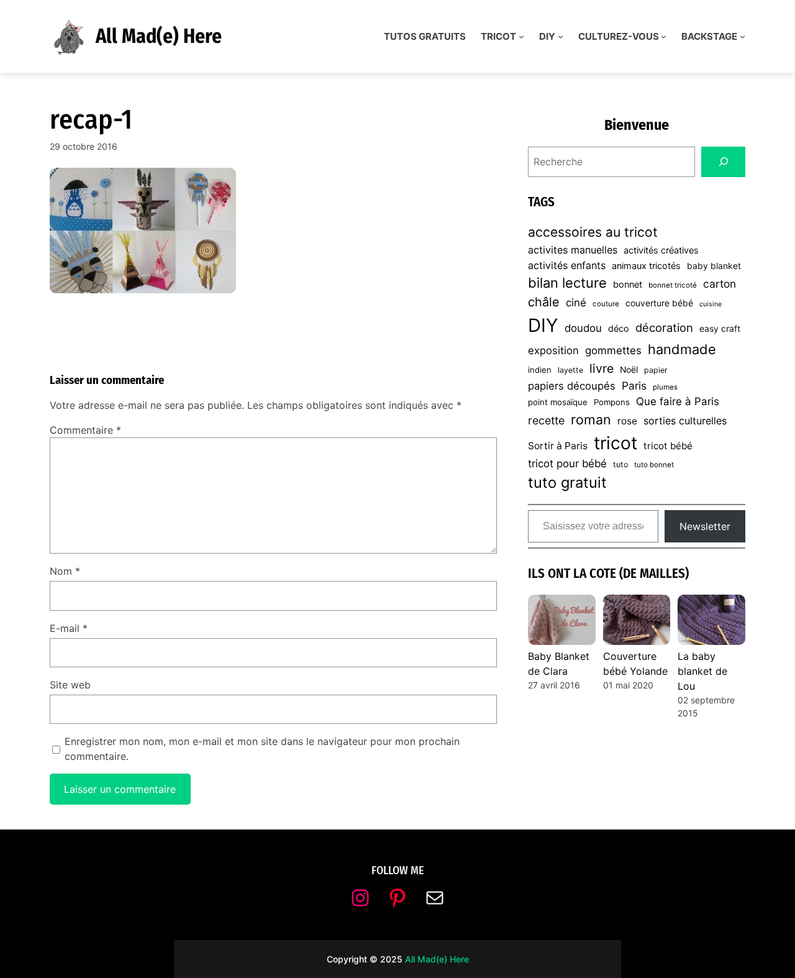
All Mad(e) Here (159, 36)
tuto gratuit (567, 482)
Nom (65, 571)
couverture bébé (659, 303)
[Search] (723, 162)
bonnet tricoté (672, 285)
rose (627, 421)
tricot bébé (668, 446)
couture (606, 303)
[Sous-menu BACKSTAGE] (742, 36)
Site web (70, 685)
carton (719, 283)
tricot (615, 443)
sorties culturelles (685, 420)
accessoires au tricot (593, 232)
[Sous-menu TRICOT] (521, 36)
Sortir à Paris (558, 446)
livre (601, 368)
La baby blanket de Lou (702, 671)
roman (591, 419)
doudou (583, 328)
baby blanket (714, 266)
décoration (664, 327)
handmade (682, 349)
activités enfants (567, 265)
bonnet (627, 284)
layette (570, 370)
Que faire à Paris (677, 401)
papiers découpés (572, 386)
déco (618, 328)
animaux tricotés (646, 266)
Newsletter (704, 526)
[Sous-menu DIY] (560, 36)
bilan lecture (567, 283)
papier (656, 370)
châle (544, 302)
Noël (629, 370)
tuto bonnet (654, 464)
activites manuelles (572, 250)
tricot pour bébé (567, 463)
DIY (543, 325)
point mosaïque (558, 402)
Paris (634, 385)
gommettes (613, 350)
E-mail (69, 628)
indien (540, 370)
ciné (576, 302)
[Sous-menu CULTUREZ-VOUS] (663, 36)
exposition (553, 350)
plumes (665, 387)
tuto (620, 464)
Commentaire (85, 430)
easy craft (719, 329)
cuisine (710, 304)
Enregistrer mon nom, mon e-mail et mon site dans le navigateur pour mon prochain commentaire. (262, 748)
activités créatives (661, 250)
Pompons (612, 402)
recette (546, 420)
